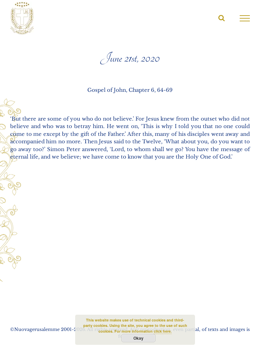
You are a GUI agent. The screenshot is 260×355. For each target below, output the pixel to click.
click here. (163, 331)
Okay (138, 338)
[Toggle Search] (221, 18)
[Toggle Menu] (245, 18)
